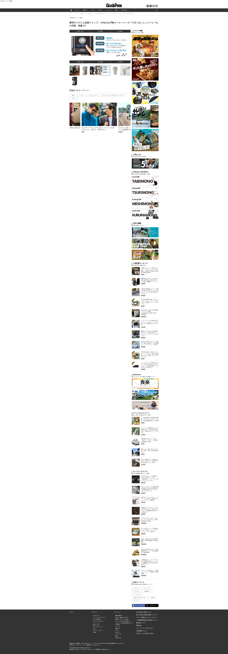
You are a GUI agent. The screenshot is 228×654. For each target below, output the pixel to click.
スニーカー (136, 591)
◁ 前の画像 (100, 31)
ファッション (96, 623)
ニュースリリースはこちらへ (145, 628)
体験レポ (85, 10)
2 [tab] (99, 135)
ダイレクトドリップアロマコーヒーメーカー (113, 95)
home (71, 10)
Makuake (146, 591)
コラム (92, 10)
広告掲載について (141, 631)
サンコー (136, 600)
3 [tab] (101, 135)
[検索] (157, 10)
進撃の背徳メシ (119, 615)
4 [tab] (104, 135)
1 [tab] (96, 135)
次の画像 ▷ (120, 31)
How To (100, 10)
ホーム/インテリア (98, 626)
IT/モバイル (96, 615)
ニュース (77, 10)
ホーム (71, 13)
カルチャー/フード (98, 630)
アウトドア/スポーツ (98, 621)
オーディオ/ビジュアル (99, 617)
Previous (71, 114)
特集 (116, 10)
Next (127, 114)
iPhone (152, 597)
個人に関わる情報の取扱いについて (147, 615)
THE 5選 (117, 624)
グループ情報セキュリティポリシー (147, 617)
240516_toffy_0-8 (130, 13)
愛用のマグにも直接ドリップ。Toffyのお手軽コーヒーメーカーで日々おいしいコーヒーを (102, 13)
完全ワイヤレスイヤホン (140, 597)
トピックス (108, 10)
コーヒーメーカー (93, 95)
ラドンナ (74, 98)
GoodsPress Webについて (144, 612)
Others (94, 632)
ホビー (94, 628)
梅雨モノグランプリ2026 (121, 619)
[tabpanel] (100, 118)
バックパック (137, 594)
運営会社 (139, 625)
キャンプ (136, 588)
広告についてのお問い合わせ (145, 633)
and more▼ (124, 10)
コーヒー (81, 95)
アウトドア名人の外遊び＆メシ (123, 621)
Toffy (73, 95)
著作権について (141, 623)
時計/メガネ (96, 624)
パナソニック (146, 588)
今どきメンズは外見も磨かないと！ (124, 623)
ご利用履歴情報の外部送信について (147, 620)
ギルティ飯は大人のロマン (122, 617)
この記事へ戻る (79, 31)
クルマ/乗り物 (96, 619)
